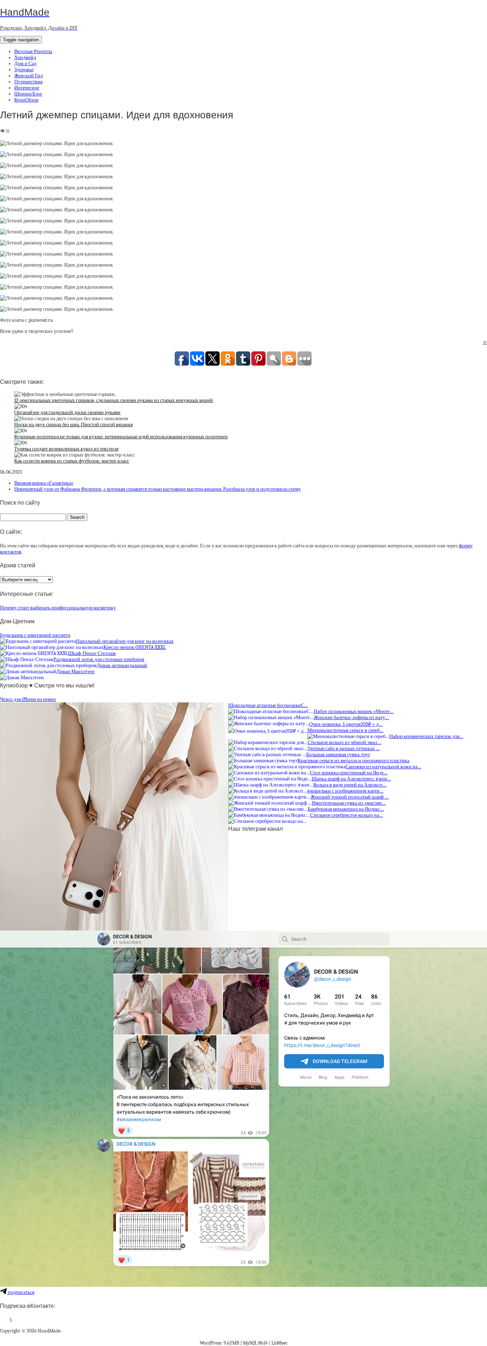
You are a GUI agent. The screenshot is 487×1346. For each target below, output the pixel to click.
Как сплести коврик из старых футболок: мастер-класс (71, 461)
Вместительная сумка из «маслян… (349, 803)
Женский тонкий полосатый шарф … (350, 797)
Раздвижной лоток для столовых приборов (98, 659)
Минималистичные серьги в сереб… (345, 730)
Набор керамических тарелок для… (426, 736)
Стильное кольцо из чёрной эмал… (344, 742)
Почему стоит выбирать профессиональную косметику (58, 608)
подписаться (20, 1292)
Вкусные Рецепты (33, 51)
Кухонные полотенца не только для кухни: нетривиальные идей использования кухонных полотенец (121, 437)
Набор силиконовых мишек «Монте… (354, 711)
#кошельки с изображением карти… (345, 791)
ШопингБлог (28, 94)
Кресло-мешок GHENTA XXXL (134, 647)
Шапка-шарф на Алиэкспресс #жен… (351, 779)
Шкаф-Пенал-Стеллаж (92, 653)
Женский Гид (28, 76)
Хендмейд (25, 58)
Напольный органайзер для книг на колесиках (125, 641)
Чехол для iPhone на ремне (28, 699)
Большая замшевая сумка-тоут (338, 755)
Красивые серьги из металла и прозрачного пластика (353, 761)
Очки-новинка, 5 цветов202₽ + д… (346, 724)
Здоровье (24, 70)
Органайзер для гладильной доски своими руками (67, 412)
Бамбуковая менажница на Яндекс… (346, 809)
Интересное (26, 88)
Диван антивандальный (122, 665)
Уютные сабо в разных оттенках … (343, 749)
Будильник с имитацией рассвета (35, 635)
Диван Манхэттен (75, 672)
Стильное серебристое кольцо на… (346, 815)
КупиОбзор (26, 100)
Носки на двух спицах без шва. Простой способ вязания (73, 425)
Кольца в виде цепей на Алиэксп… (349, 785)
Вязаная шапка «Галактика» (43, 483)
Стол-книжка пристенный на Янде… (349, 773)
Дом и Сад (25, 64)
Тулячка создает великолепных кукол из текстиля (66, 449)
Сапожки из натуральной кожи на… (383, 767)
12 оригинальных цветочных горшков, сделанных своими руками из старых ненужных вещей (113, 400)
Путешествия (28, 82)
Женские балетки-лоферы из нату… (351, 718)
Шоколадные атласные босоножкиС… (268, 705)
